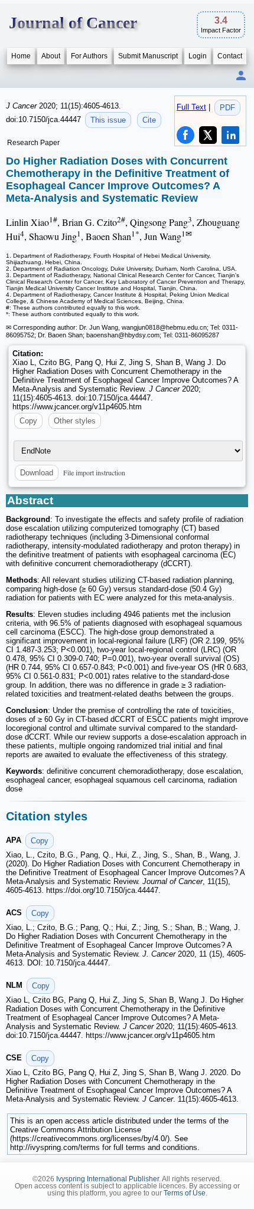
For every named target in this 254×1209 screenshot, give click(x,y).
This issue (108, 120)
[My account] (241, 76)
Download (36, 472)
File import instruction (94, 472)
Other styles (75, 420)
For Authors (89, 56)
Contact (229, 56)
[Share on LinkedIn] (230, 135)
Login (197, 56)
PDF (227, 107)
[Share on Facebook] (185, 135)
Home (21, 56)
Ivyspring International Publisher (107, 1178)
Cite (149, 120)
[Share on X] (208, 135)
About (50, 56)
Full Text (191, 107)
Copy (28, 420)
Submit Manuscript (148, 56)
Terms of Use (185, 1193)
